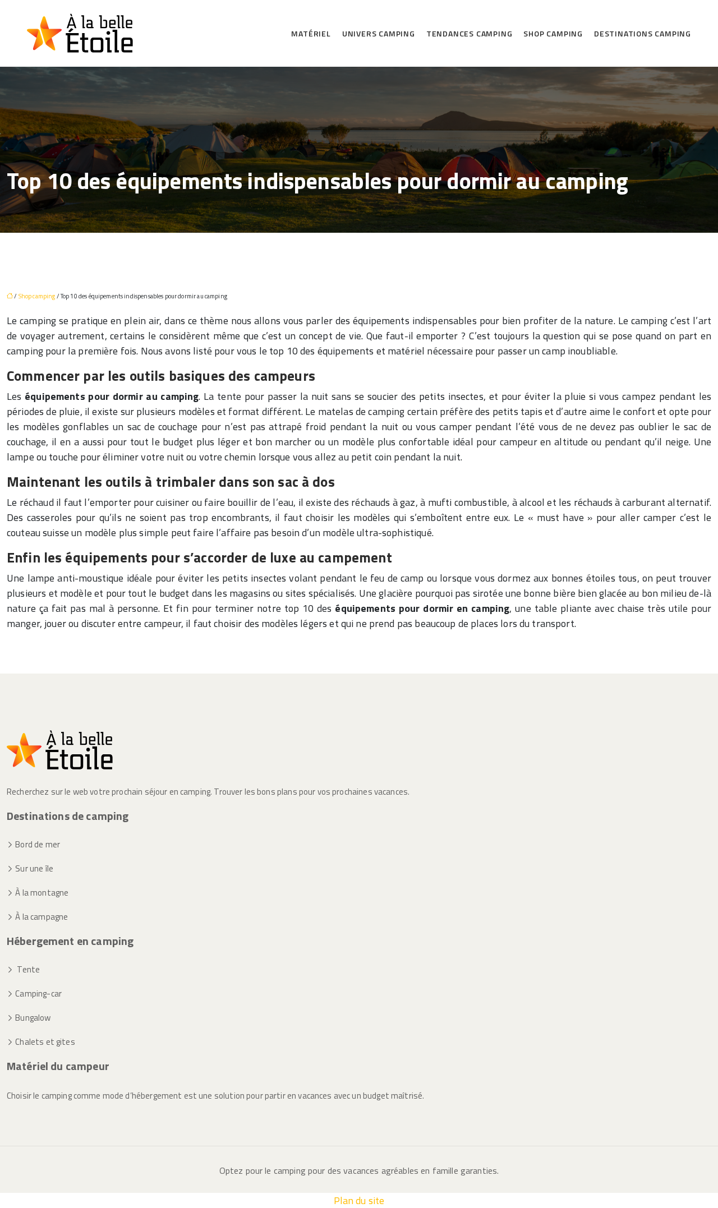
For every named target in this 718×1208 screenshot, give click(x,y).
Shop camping (553, 33)
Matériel (310, 33)
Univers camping (378, 33)
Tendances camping (469, 33)
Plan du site (359, 1200)
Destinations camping (642, 33)
